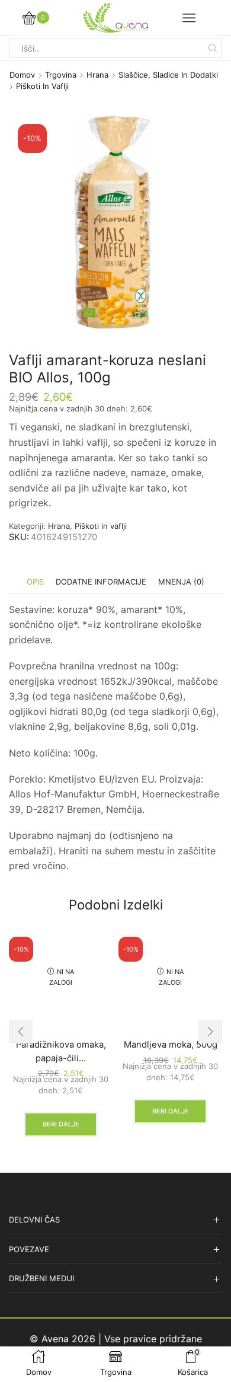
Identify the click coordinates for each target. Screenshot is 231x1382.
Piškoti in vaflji (42, 86)
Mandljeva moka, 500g (170, 1044)
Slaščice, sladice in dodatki (168, 74)
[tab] (35, 582)
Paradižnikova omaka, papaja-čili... (61, 1051)
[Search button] (213, 48)
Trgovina (60, 74)
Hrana (97, 74)
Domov (22, 74)
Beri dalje (61, 1124)
